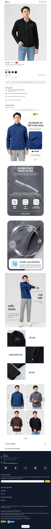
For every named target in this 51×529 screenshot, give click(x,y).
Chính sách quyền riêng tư (31, 506)
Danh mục (26, 526)
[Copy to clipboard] (12, 66)
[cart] (42, 2)
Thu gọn (25, 438)
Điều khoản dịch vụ (42, 506)
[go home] (7, 2)
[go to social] (6, 468)
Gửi (47, 481)
